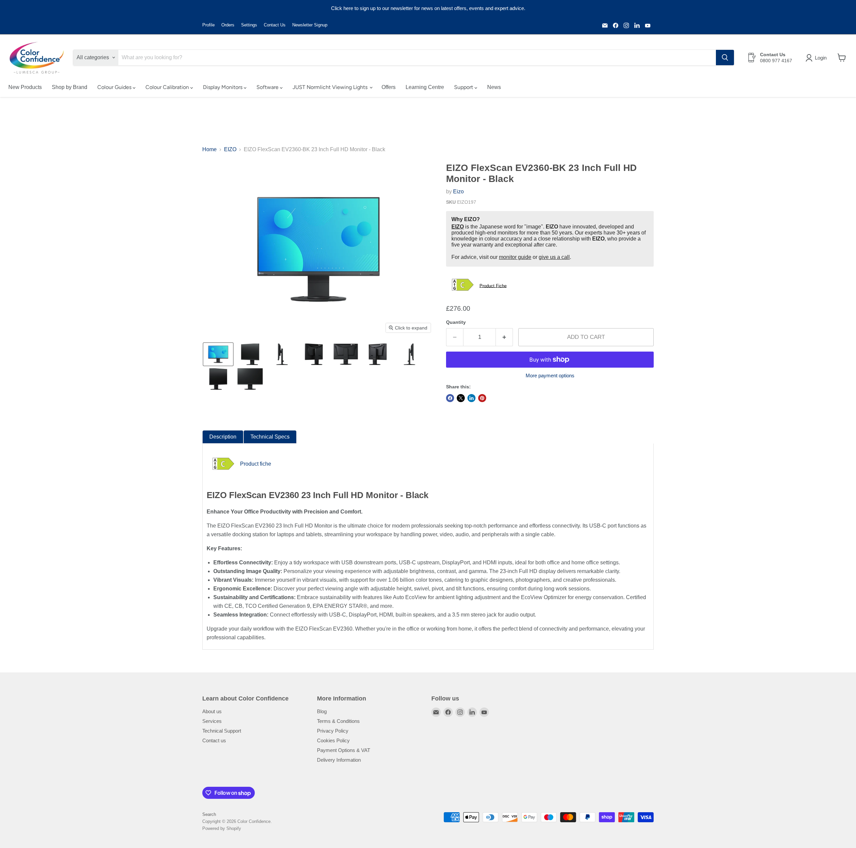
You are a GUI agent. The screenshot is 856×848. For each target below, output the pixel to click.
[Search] (725, 57)
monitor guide (515, 257)
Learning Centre (425, 87)
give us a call (554, 257)
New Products (25, 87)
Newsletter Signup (309, 25)
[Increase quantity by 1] (504, 337)
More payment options (550, 375)
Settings (249, 25)
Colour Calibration (167, 87)
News (494, 87)
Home (209, 149)
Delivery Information (339, 760)
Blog (322, 711)
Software (268, 87)
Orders (227, 25)
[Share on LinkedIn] (471, 398)
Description (222, 437)
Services (212, 721)
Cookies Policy (333, 740)
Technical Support (221, 731)
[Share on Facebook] (450, 398)
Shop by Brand (69, 87)
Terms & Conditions (338, 721)
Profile (208, 25)
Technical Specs (270, 437)
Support (464, 87)
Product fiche (255, 464)
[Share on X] (461, 398)
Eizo (458, 191)
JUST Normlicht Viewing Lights (331, 87)
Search (209, 814)
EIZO (230, 149)
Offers (389, 87)
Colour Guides (115, 87)
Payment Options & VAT (343, 750)
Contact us (214, 740)
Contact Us (275, 25)
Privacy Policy (332, 731)
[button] (817, 58)
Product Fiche (493, 285)
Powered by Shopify (221, 828)
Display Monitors (223, 87)
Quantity (456, 322)
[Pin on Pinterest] (482, 398)
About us (212, 711)
